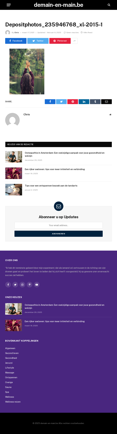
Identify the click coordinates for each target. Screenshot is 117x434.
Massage (9, 372)
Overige (9, 382)
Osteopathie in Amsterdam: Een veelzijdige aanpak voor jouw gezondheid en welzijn (65, 154)
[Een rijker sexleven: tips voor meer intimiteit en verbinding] (13, 173)
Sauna (8, 387)
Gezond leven (12, 353)
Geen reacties (72, 32)
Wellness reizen (13, 402)
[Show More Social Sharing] (74, 41)
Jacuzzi (8, 363)
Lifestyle (9, 368)
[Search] (108, 5)
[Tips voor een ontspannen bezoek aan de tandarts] (13, 189)
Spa (7, 392)
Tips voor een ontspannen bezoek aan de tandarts (51, 185)
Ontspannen (11, 377)
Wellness (9, 397)
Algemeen (10, 348)
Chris (16, 32)
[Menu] (9, 5)
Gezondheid (11, 358)
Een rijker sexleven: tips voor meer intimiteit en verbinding (55, 169)
